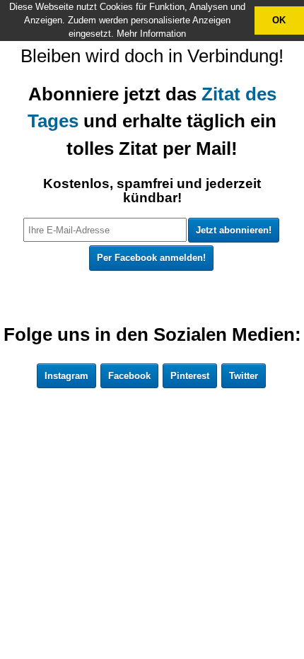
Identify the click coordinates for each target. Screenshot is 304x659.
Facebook (129, 376)
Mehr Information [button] (151, 33)
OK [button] (279, 20)
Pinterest (189, 376)
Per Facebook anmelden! (151, 257)
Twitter (243, 376)
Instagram (66, 376)
